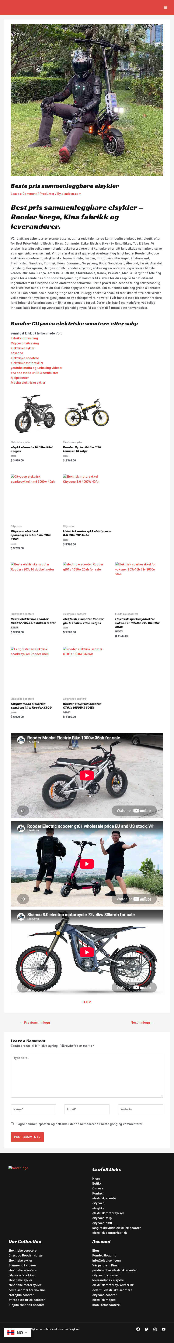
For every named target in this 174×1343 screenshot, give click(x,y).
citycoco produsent (106, 1275)
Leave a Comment (24, 194)
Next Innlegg (142, 1022)
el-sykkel (98, 1208)
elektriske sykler (23, 348)
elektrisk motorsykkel (108, 1213)
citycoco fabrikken (21, 1275)
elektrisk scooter (104, 1198)
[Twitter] (147, 1329)
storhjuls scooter (21, 1295)
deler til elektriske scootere (112, 1290)
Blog (95, 1250)
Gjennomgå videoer (22, 1265)
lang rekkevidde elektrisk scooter (116, 1228)
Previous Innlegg (35, 1022)
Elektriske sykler (20, 1260)
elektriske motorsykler (27, 363)
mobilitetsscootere (106, 1305)
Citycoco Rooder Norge (25, 1255)
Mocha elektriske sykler (28, 383)
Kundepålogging (104, 1255)
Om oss (97, 1188)
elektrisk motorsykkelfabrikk (113, 1285)
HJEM (87, 1002)
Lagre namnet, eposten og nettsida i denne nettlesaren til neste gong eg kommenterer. (80, 1124)
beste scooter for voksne (26, 1290)
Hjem (96, 1179)
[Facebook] (138, 1329)
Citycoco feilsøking (25, 343)
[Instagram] (155, 1329)
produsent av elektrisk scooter (114, 1270)
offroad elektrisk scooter (26, 1300)
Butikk (96, 1183)
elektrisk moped (104, 1300)
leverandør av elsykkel (108, 1280)
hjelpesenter (20, 378)
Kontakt (98, 1193)
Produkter (47, 194)
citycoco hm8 (102, 1223)
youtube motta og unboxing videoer (37, 368)
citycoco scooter (104, 1295)
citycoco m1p (102, 1218)
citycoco (17, 353)
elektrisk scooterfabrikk (109, 1233)
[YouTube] (164, 1329)
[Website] (140, 1110)
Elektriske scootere (22, 1250)
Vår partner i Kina (105, 1265)
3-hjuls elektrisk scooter (26, 1305)
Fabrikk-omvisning (24, 338)
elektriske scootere (25, 358)
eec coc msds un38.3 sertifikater (34, 373)
